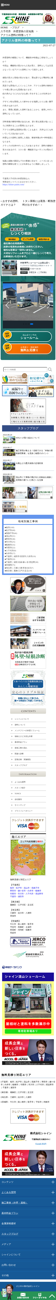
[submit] (50, 369)
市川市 (21, 894)
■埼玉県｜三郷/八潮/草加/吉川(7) (19, 568)
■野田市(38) (10, 539)
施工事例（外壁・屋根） (14, 1202)
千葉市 (13, 896)
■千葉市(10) (10, 559)
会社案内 (18, 799)
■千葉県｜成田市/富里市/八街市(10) (20, 556)
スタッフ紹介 (19, 788)
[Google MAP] (40, 1144)
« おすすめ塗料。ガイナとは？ (10, 203)
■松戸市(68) (10, 530)
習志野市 (39, 894)
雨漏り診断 (18, 753)
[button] (23, 324)
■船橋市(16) (10, 545)
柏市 (12, 888)
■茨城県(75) (10, 565)
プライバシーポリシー (23, 811)
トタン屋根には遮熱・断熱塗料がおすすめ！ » (38, 203)
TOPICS (17, 793)
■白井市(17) (10, 553)
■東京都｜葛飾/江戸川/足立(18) (18, 571)
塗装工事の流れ (20, 748)
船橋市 (38, 891)
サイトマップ (19, 805)
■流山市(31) (10, 536)
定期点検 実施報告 (22, 759)
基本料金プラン (20, 742)
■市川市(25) (10, 542)
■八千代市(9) (10, 550)
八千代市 (29, 894)
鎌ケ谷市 (22, 891)
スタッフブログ (20, 765)
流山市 (27, 888)
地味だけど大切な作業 (23, 736)
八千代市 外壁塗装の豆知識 (17, 31)
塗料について (19, 725)
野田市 (13, 891)
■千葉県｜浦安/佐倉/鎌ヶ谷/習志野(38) (21, 562)
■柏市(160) (9, 527)
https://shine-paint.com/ (13, 184)
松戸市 (19, 888)
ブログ (16, 27)
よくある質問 (19, 782)
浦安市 (21, 896)
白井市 (30, 891)
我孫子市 (35, 888)
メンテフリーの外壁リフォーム (27, 730)
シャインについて (21, 719)
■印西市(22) (10, 547)
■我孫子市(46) (11, 533)
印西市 (13, 894)
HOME (4, 27)
